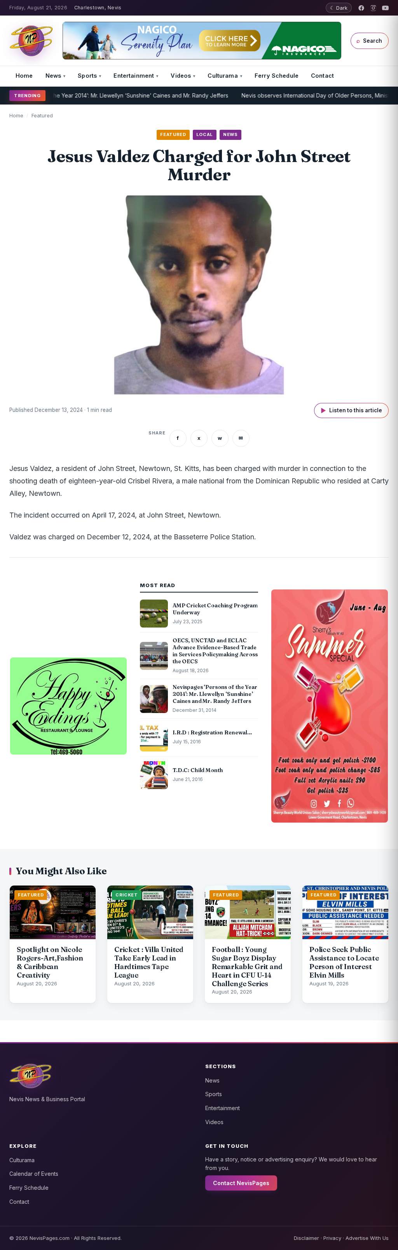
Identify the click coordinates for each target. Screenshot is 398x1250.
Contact (322, 75)
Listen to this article (351, 410)
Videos (181, 75)
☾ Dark (338, 8)
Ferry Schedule (276, 75)
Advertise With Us (367, 1238)
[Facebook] (361, 8)
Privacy (332, 1238)
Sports (87, 75)
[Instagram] (373, 8)
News (53, 75)
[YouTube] (385, 8)
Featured (42, 115)
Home (24, 75)
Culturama (222, 75)
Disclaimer (306, 1238)
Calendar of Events (33, 1173)
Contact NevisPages (241, 1183)
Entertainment (133, 75)
